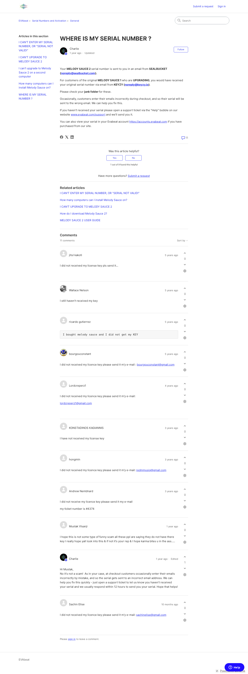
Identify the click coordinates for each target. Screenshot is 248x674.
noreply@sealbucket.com (78, 73)
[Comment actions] (185, 271)
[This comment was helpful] (185, 253)
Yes (114, 157)
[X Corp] (66, 137)
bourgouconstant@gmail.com (155, 364)
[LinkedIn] (72, 137)
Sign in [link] (222, 6)
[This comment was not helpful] (185, 264)
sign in (72, 639)
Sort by (181, 240)
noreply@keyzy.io (137, 84)
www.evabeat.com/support (88, 114)
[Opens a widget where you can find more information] (234, 667)
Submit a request (203, 6)
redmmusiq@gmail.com (151, 470)
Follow (181, 49)
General (74, 20)
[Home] (24, 6)
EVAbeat (23, 20)
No (133, 157)
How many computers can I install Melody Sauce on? (36, 85)
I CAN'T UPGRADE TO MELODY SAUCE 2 (33, 59)
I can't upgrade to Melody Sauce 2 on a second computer (35, 72)
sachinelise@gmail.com (151, 615)
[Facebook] (61, 137)
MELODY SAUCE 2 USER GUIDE (80, 220)
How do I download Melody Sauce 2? (83, 213)
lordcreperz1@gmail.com (76, 403)
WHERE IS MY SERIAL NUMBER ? (32, 96)
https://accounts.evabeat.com (148, 121)
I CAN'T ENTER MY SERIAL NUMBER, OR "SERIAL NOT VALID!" (36, 46)
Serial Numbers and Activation (49, 20)
